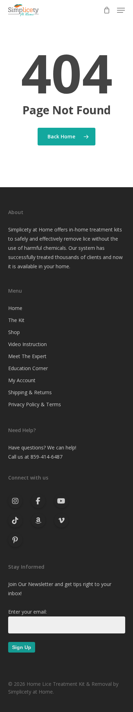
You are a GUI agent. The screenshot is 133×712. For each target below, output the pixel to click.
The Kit (16, 320)
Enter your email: (27, 611)
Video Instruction (27, 344)
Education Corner (28, 368)
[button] (121, 10)
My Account (21, 380)
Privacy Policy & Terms (34, 404)
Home (15, 308)
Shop (14, 332)
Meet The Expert (27, 356)
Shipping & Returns (30, 392)
